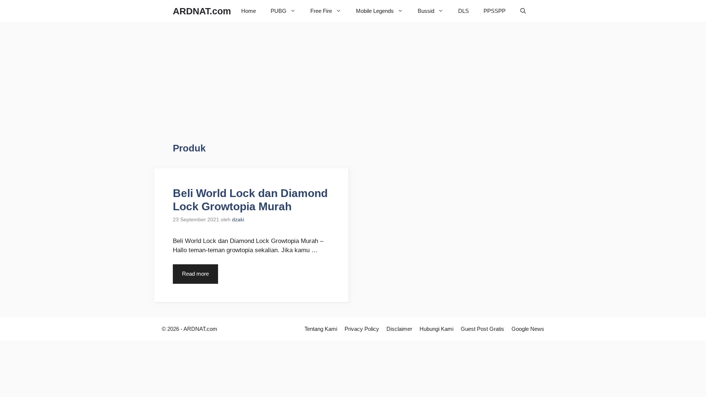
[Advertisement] (234, 88)
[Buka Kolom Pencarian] (523, 11)
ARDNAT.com (202, 11)
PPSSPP (495, 11)
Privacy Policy (362, 329)
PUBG (278, 11)
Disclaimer (399, 329)
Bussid (426, 11)
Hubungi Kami (436, 329)
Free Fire (321, 11)
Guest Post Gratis (482, 329)
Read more (195, 274)
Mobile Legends (375, 11)
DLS (463, 11)
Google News (527, 329)
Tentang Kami (320, 329)
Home (248, 11)
